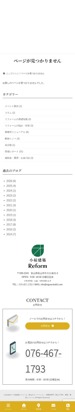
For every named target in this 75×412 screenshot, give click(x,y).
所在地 (38, 409)
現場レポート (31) (14, 151)
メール (53, 409)
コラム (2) (10, 112)
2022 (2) (11, 200)
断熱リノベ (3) (12, 138)
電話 (68, 409)
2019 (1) (11, 215)
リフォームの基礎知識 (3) (18, 119)
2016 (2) (11, 229)
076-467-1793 (25, 284)
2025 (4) (11, 185)
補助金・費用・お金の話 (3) (19, 158)
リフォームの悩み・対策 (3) (19, 125)
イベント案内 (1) (13, 106)
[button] (47, 326)
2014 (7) (11, 234)
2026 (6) (11, 181)
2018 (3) (11, 219)
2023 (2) (11, 195)
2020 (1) (11, 210)
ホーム (24, 409)
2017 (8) (11, 224)
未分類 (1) (10, 145)
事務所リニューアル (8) (17, 132)
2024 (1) (11, 190)
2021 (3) (11, 205)
